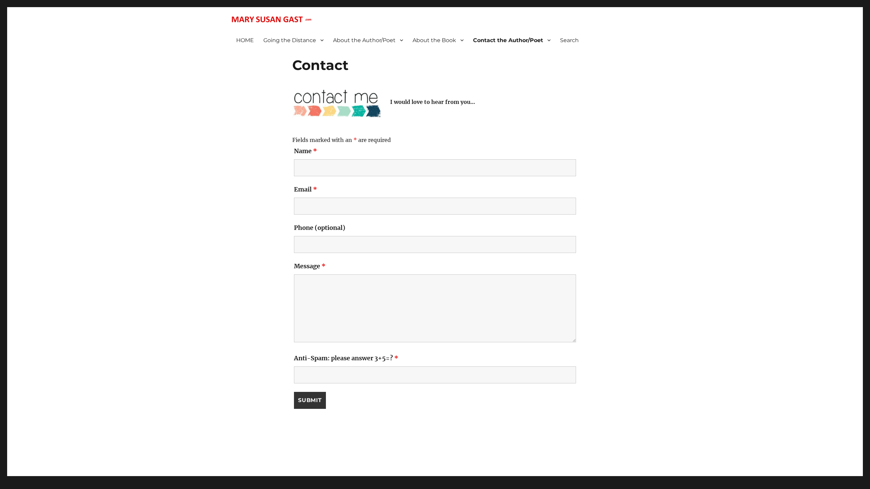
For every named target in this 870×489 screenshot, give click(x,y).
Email (305, 189)
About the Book (434, 40)
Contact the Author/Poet (508, 40)
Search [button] (569, 40)
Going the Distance (289, 40)
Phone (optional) (319, 228)
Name (305, 151)
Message (310, 266)
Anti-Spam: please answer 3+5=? (346, 358)
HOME (245, 40)
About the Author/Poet (364, 40)
